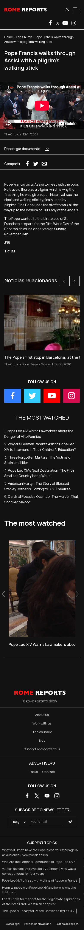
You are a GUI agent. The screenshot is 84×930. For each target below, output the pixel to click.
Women (46, 364)
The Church (24, 37)
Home (8, 37)
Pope (25, 364)
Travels (35, 364)
